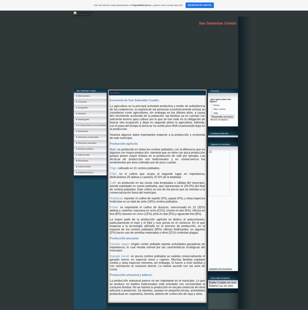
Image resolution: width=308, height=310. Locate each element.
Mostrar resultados (219, 120)
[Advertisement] (156, 62)
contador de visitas (82, 15)
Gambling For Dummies (220, 269)
